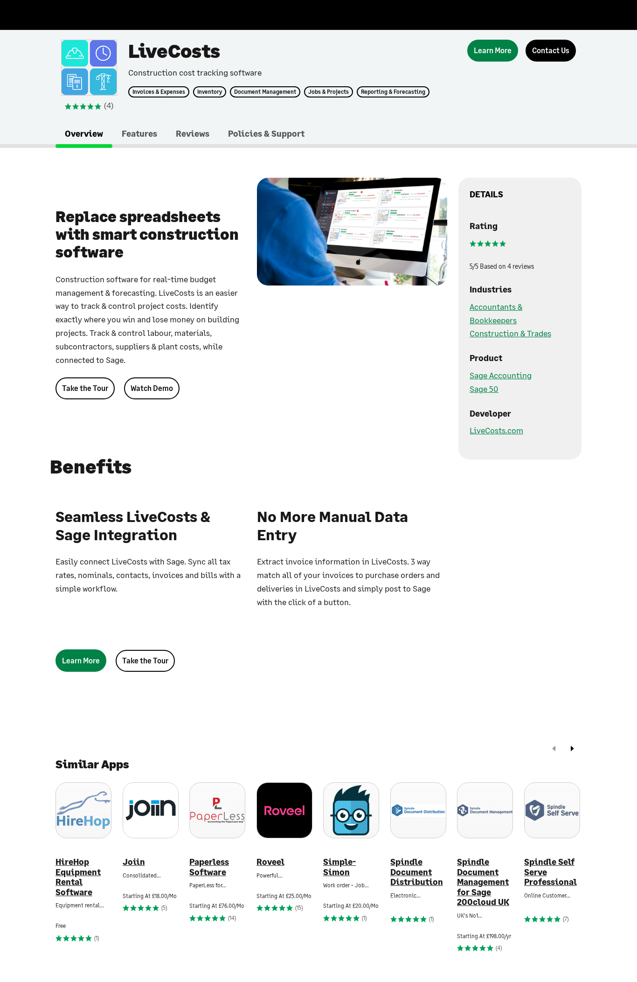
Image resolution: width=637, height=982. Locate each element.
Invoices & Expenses (158, 92)
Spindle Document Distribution (416, 872)
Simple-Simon (339, 867)
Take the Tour (85, 387)
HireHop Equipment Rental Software (78, 877)
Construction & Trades (510, 333)
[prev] (554, 749)
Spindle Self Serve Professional (550, 872)
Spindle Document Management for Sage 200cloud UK (483, 882)
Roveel (270, 862)
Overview (84, 133)
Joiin (134, 862)
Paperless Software (209, 867)
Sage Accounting (501, 375)
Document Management (265, 92)
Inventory (209, 92)
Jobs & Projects (328, 92)
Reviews (192, 133)
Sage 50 (484, 388)
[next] (572, 749)
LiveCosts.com (496, 430)
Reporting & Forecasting (393, 92)
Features (139, 133)
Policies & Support (266, 133)
